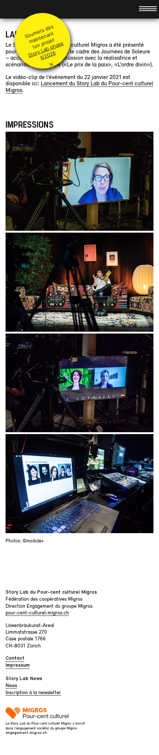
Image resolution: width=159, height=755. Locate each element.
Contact (15, 658)
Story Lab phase (45, 49)
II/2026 (47, 55)
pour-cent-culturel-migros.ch (37, 613)
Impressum (18, 665)
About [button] (12, 9)
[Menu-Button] (148, 8)
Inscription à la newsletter (33, 692)
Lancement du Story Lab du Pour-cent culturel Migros (79, 86)
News (11, 685)
